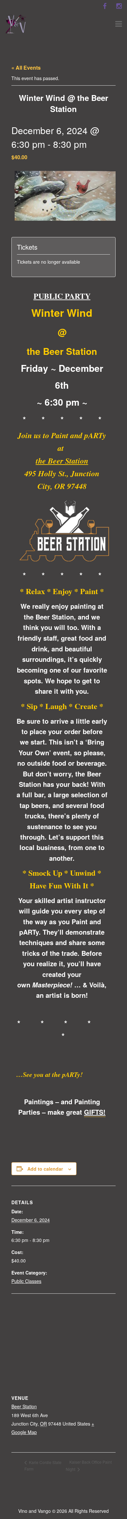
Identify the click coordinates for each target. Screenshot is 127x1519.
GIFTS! (95, 1112)
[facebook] (104, 6)
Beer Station (24, 1406)
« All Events (26, 67)
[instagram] (119, 6)
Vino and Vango (34, 1511)
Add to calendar (45, 1168)
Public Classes (26, 1281)
